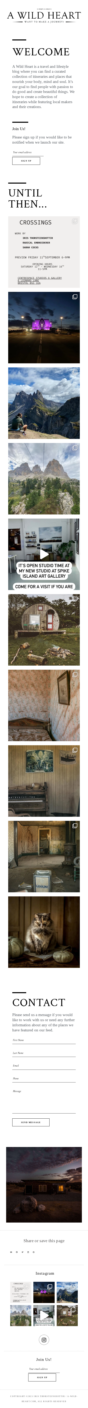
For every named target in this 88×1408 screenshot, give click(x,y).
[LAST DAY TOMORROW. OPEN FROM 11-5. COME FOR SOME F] (44, 554)
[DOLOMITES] (44, 478)
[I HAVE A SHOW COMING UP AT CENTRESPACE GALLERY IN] (44, 252)
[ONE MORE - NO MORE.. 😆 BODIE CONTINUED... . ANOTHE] (44, 705)
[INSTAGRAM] (44, 1340)
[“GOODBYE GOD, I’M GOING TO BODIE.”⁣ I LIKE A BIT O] (44, 856)
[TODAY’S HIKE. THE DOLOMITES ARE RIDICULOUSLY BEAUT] (44, 403)
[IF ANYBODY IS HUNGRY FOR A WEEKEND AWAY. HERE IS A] (44, 630)
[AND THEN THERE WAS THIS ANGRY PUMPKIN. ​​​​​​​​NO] (44, 932)
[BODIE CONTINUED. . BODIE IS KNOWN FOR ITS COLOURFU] (44, 781)
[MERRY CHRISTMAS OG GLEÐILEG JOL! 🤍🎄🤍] (44, 327)
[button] (11, 1252)
